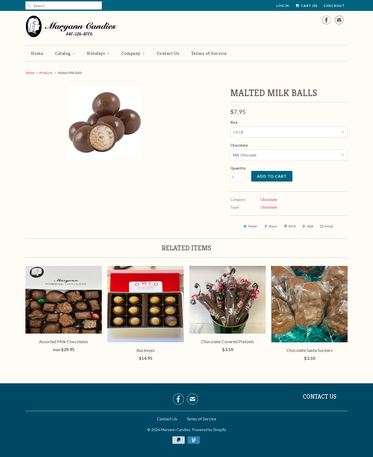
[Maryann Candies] (73, 27)
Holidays (96, 53)
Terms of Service (209, 53)
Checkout (334, 6)
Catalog (63, 53)
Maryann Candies (175, 429)
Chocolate (239, 145)
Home (37, 53)
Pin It (292, 226)
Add (310, 226)
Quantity (238, 168)
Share (272, 226)
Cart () (308, 6)
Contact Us (168, 53)
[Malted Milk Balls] (105, 122)
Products (45, 73)
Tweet (252, 226)
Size (234, 122)
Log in (282, 6)
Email (329, 226)
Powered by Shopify (209, 429)
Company (130, 53)
